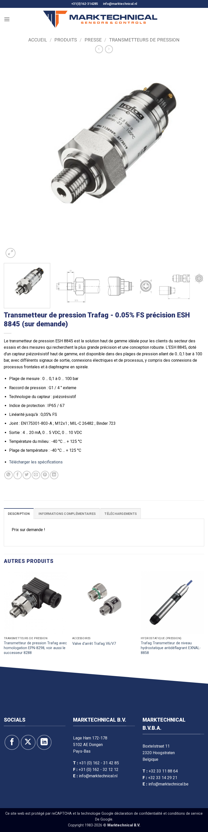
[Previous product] (109, 49)
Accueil (37, 39)
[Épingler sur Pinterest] (45, 475)
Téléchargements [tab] (121, 514)
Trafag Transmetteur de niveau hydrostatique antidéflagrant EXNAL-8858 (171, 648)
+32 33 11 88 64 (163, 771)
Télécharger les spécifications (36, 462)
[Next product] (99, 49)
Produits (65, 39)
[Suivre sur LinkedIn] (44, 742)
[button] (7, 19)
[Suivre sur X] (28, 742)
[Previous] (14, 159)
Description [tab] (19, 514)
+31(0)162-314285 (84, 4)
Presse (93, 39)
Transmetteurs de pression (144, 39)
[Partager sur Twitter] (27, 475)
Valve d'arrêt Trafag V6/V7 (94, 643)
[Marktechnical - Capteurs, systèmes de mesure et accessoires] (100, 19)
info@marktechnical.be (168, 784)
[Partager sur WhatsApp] (8, 475)
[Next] (193, 159)
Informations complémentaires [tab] (67, 514)
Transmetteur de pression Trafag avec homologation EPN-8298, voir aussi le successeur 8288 (35, 648)
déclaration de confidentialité (138, 813)
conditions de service (185, 813)
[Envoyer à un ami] (36, 475)
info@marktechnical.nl (120, 4)
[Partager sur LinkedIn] (54, 475)
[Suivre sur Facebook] (12, 742)
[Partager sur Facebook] (17, 475)
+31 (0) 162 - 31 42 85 (99, 763)
